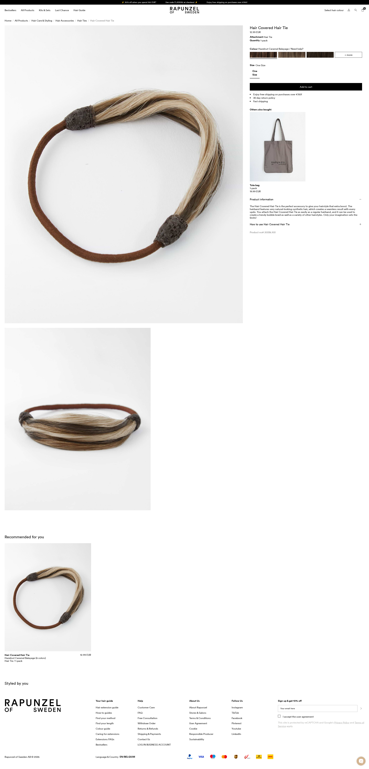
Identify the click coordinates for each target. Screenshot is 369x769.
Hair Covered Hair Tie (102, 20)
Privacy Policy (341, 722)
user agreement (305, 716)
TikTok (235, 712)
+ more (348, 54)
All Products (27, 10)
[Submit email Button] (360, 708)
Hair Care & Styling (41, 20)
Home (8, 20)
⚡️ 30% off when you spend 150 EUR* (139, 2)
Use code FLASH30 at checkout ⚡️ (181, 2)
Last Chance (62, 10)
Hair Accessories (64, 20)
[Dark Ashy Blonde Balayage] (291, 55)
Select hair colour (334, 10)
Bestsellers (10, 10)
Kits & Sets (44, 10)
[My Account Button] (349, 10)
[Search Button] (355, 10)
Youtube (236, 728)
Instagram (237, 707)
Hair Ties (82, 20)
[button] (124, 174)
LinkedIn (236, 733)
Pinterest (236, 723)
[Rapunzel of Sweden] (184, 10)
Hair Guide (79, 10)
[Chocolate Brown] (320, 55)
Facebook (237, 718)
